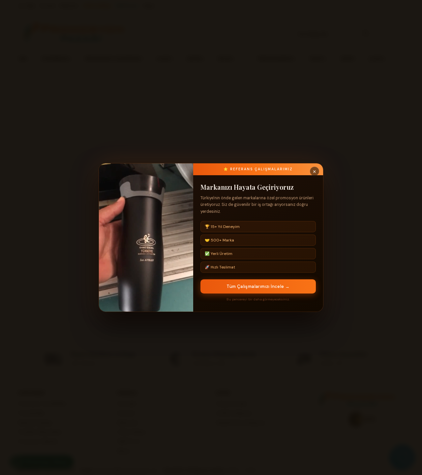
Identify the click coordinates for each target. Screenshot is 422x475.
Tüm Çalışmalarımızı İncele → (257, 286)
